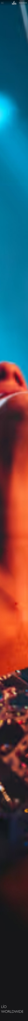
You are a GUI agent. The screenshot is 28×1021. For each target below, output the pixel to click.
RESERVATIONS (23, 3)
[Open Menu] (2, 3)
